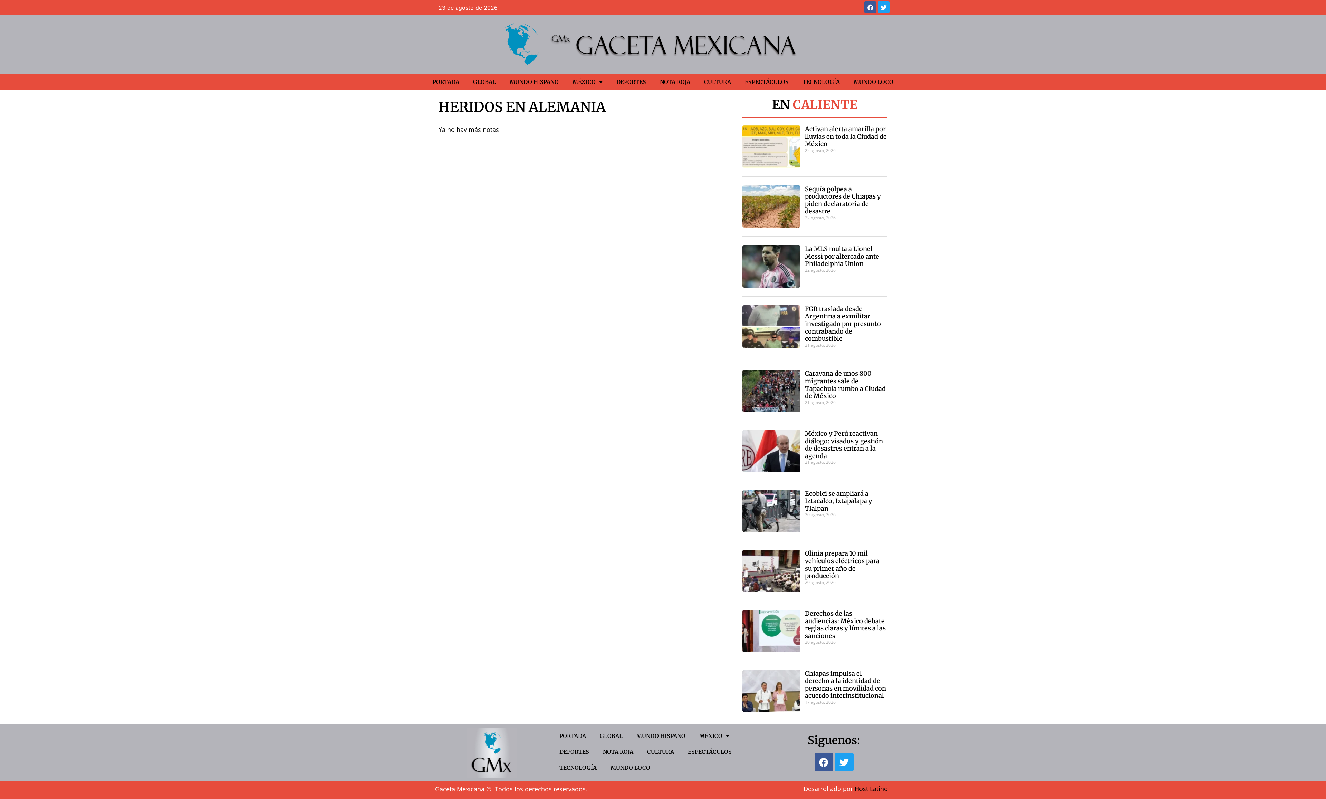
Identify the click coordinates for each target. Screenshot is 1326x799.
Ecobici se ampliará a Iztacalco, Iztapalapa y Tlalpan (838, 501)
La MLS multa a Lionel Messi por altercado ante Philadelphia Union (842, 256)
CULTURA (717, 81)
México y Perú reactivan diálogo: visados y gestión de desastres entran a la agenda (844, 445)
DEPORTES (631, 81)
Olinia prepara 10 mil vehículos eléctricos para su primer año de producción (842, 564)
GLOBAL (484, 81)
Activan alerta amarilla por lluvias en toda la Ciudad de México (846, 136)
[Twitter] (884, 7)
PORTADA (446, 81)
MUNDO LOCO (873, 81)
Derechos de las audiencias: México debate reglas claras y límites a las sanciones (845, 624)
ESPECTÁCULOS (767, 81)
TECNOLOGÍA (821, 81)
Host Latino (871, 788)
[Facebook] (870, 7)
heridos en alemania (522, 107)
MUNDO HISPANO (534, 81)
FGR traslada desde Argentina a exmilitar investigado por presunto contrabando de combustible (843, 324)
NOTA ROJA (675, 81)
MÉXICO (584, 81)
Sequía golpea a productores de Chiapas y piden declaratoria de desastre (843, 200)
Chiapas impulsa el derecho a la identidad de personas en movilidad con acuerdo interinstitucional (845, 685)
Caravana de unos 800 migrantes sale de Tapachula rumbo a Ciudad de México (845, 384)
